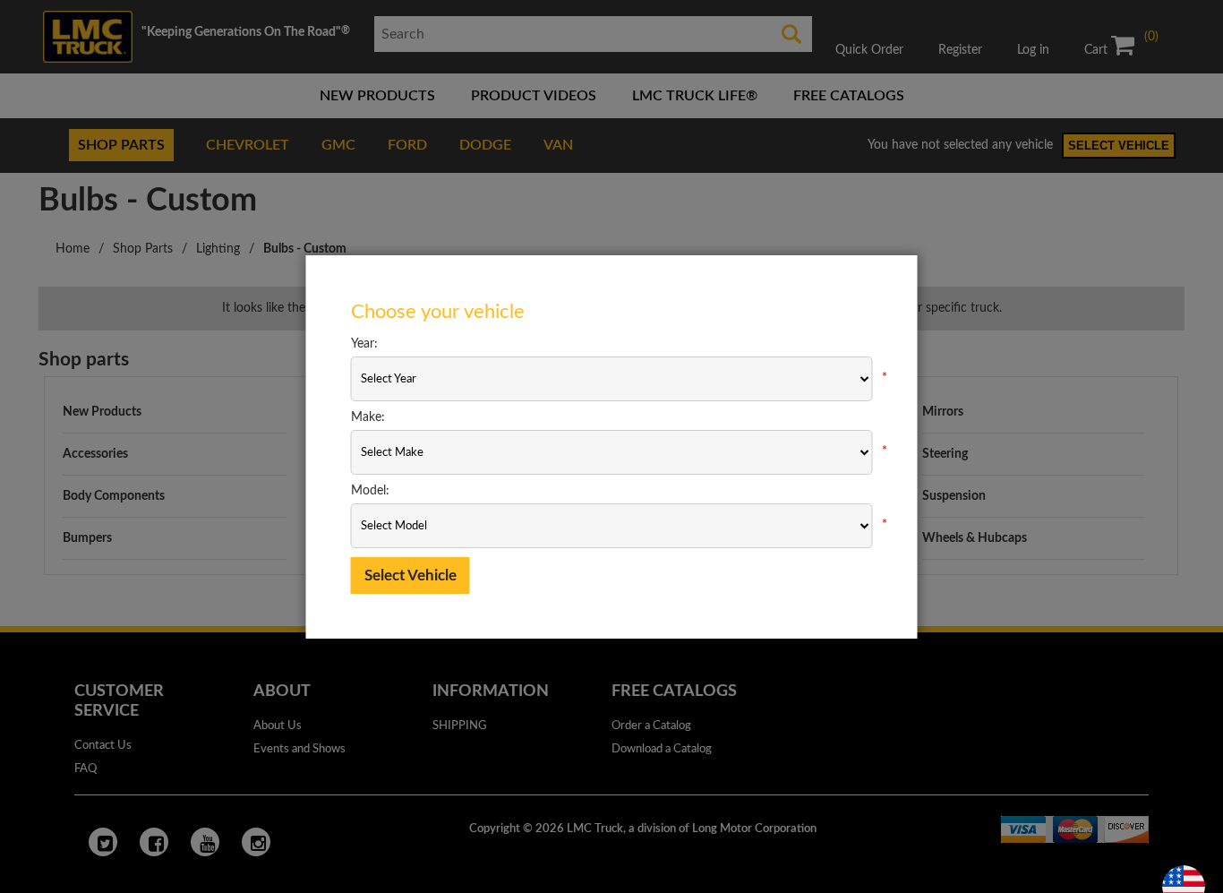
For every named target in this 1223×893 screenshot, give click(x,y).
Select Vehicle (410, 575)
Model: (370, 491)
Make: (368, 417)
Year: (364, 344)
